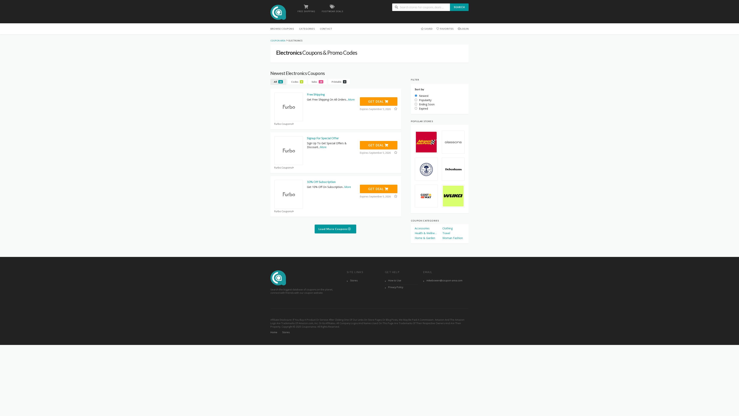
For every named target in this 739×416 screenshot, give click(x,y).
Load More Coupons (333, 229)
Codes (296, 81)
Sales (317, 81)
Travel (446, 233)
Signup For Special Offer (323, 138)
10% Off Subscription (321, 182)
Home (273, 332)
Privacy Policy (395, 287)
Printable (338, 81)
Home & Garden (425, 238)
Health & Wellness (426, 233)
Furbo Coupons (283, 124)
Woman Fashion (452, 238)
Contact (326, 28)
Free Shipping (316, 94)
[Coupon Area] (278, 12)
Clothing (447, 228)
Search (459, 7)
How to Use (394, 280)
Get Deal (376, 101)
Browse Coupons (282, 28)
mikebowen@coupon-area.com (444, 280)
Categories (307, 28)
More (351, 99)
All (278, 81)
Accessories (422, 228)
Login (465, 28)
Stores (354, 280)
